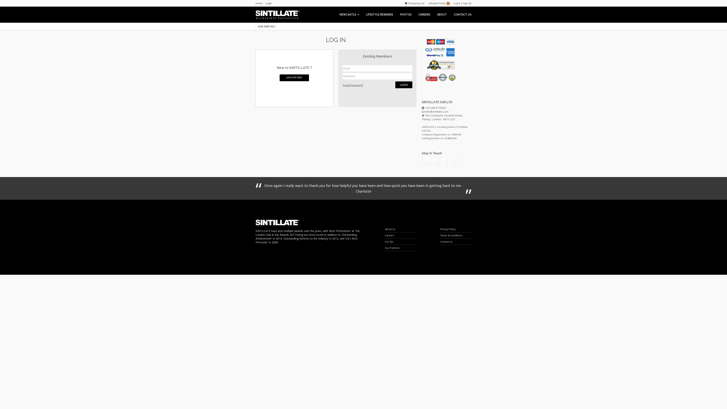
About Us (390, 229)
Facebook (459, 161)
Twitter (451, 161)
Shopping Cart (416, 3)
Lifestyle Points (437, 3)
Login (404, 85)
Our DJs (389, 241)
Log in (457, 3)
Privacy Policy (448, 229)
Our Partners (392, 248)
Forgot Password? (353, 85)
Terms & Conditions (451, 235)
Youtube (434, 161)
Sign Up (467, 3)
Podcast (425, 161)
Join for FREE (294, 77)
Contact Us (446, 241)
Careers (389, 235)
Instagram (442, 161)
